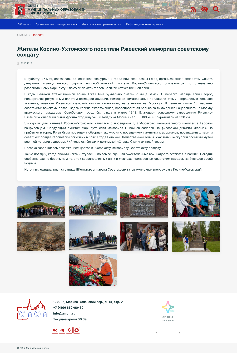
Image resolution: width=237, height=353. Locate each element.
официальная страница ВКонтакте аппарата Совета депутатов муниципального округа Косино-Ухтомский (121, 169)
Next (180, 332)
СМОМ (22, 35)
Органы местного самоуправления (56, 24)
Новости (38, 35)
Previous (156, 332)
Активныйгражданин (168, 318)
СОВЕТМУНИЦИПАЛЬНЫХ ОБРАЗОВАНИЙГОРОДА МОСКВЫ (57, 9)
